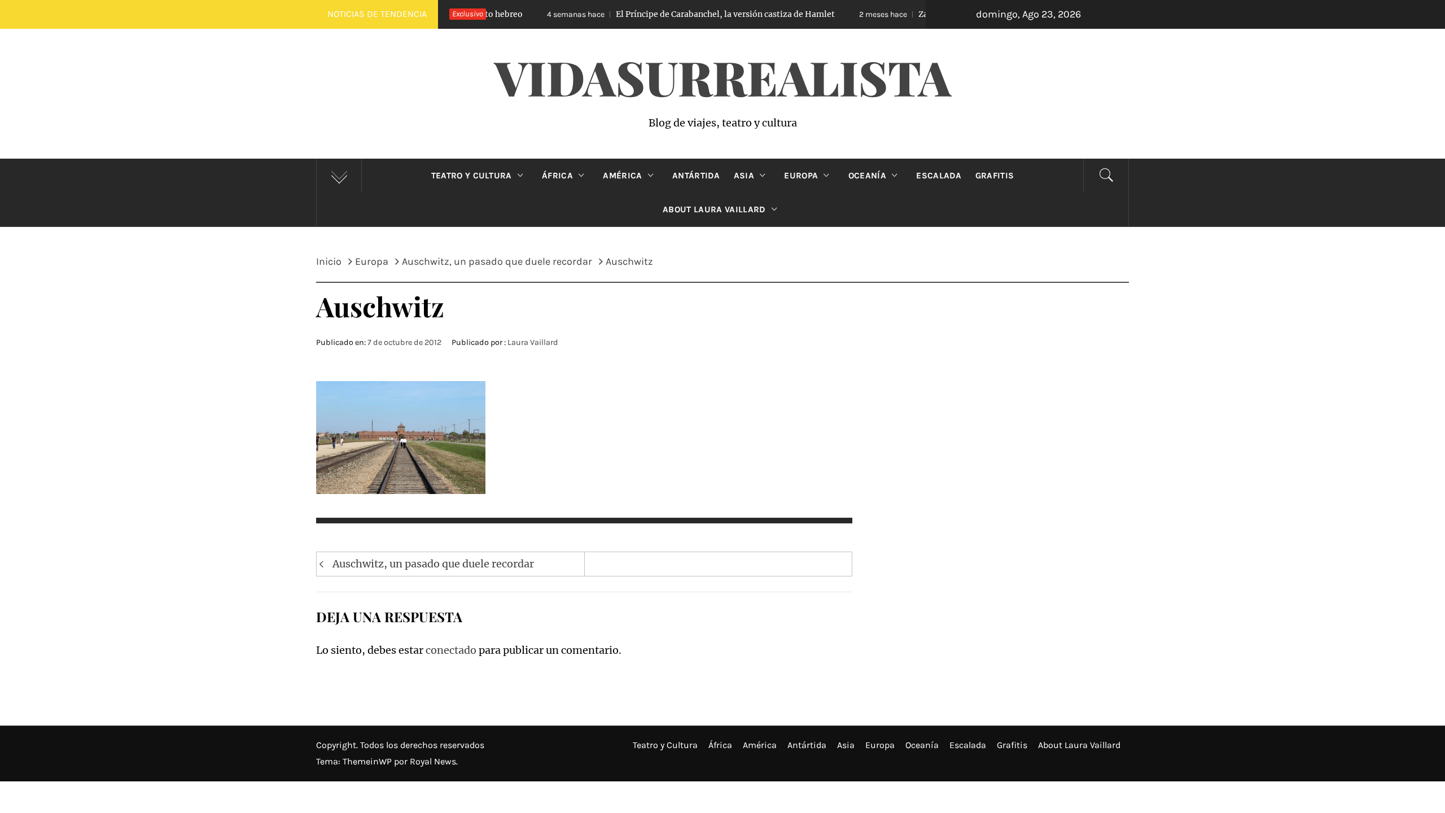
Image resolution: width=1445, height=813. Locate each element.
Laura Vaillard (532, 342)
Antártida (696, 176)
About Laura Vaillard (714, 209)
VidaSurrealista (722, 76)
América (622, 176)
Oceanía (867, 176)
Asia (744, 176)
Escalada (939, 176)
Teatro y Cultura (471, 176)
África (557, 176)
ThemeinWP (368, 761)
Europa (801, 176)
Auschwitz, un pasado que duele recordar (433, 563)
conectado (451, 650)
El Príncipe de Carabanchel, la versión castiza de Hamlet (663, 14)
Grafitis (994, 176)
